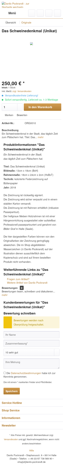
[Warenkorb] (57, 13)
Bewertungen (10, 288)
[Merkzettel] (40, 13)
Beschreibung (10, 130)
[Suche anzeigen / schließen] (31, 13)
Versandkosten (11, 439)
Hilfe (31, 450)
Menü (12, 13)
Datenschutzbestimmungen (26, 373)
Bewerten (21, 115)
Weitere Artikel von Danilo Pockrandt (26, 282)
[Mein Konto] (48, 13)
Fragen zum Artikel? (17, 279)
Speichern (12, 391)
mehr (40, 137)
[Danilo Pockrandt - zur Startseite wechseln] (16, 5)
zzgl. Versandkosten (21, 91)
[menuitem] (9, 13)
